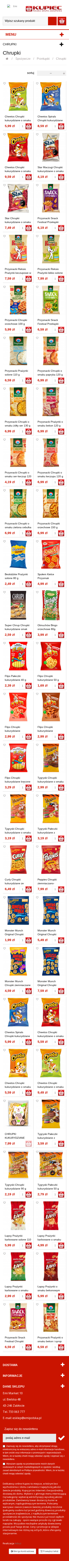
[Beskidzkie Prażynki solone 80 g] (18, 554)
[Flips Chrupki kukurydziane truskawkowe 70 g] (18, 707)
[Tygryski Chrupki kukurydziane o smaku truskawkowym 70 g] (18, 809)
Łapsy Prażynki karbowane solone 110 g (18, 1239)
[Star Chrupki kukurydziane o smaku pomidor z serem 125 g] (18, 198)
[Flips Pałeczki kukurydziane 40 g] (18, 656)
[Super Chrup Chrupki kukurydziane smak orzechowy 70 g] (18, 605)
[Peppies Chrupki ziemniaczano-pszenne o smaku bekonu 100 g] (51, 860)
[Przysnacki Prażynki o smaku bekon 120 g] (51, 402)
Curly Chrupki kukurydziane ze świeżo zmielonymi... (17, 883)
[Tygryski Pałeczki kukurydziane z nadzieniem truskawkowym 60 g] (51, 809)
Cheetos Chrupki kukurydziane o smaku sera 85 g (18, 1087)
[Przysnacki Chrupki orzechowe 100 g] (18, 300)
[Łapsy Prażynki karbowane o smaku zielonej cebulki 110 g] (18, 1267)
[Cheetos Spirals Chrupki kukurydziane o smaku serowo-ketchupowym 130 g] (51, 96)
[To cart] (29, 126)
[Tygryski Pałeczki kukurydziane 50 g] (51, 1165)
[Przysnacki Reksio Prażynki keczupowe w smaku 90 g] (18, 249)
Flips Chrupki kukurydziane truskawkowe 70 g (15, 731)
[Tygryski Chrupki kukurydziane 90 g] (18, 1165)
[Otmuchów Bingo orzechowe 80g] (51, 605)
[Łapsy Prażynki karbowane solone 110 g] (18, 1216)
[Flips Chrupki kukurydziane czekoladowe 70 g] (51, 707)
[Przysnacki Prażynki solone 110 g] (18, 351)
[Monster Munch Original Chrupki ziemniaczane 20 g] (18, 910)
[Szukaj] (52, 21)
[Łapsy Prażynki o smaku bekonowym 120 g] (51, 1267)
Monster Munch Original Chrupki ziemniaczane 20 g (16, 934)
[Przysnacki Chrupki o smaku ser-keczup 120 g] (18, 453)
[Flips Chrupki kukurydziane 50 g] (51, 656)
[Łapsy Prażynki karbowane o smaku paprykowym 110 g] (51, 1216)
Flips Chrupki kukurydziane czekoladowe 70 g (48, 731)
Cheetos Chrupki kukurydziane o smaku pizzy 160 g (51, 1087)
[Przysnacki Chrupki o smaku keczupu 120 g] (51, 453)
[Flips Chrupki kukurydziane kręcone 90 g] (18, 758)
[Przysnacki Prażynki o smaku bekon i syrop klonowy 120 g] (51, 1317)
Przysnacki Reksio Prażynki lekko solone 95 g (50, 273)
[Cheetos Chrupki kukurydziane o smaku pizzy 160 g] (51, 1063)
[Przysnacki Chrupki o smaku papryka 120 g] (51, 351)
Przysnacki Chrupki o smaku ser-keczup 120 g (18, 476)
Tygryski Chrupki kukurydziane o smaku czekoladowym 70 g (51, 781)
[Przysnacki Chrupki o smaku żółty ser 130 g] (18, 402)
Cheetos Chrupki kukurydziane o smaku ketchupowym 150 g (18, 171)
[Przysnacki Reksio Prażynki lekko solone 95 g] (51, 249)
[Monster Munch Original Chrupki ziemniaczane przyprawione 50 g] (51, 910)
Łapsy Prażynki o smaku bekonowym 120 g (49, 1290)
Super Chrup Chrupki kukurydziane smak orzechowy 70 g (17, 629)
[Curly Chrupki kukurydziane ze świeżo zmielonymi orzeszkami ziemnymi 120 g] (18, 860)
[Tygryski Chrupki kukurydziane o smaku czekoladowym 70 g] (51, 758)
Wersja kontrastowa (23, 1551)
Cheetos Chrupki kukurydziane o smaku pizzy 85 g (18, 120)
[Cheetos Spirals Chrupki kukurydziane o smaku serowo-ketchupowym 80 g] (18, 1012)
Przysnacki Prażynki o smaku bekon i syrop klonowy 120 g (50, 1341)
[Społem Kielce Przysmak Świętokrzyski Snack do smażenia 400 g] (51, 554)
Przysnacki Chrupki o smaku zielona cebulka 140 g (18, 527)
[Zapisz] (61, 1438)
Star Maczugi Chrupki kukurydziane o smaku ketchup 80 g (51, 171)
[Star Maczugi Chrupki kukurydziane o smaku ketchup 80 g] (51, 147)
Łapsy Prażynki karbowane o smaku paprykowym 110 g (49, 1239)
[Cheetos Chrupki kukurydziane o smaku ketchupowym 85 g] (51, 1012)
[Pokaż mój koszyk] (62, 21)
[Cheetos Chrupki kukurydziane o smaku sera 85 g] (18, 1063)
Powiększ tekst (50, 1551)
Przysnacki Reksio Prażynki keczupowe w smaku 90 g (18, 273)
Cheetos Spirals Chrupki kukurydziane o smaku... (50, 120)
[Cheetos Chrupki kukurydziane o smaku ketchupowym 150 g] (18, 147)
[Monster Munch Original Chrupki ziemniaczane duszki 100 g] (51, 961)
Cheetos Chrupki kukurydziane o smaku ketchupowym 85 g (51, 1036)
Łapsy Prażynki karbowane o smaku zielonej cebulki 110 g (17, 1290)
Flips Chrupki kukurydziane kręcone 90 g (17, 781)
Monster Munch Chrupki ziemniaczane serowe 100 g (18, 985)
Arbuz (18, 1543)
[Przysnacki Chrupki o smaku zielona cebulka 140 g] (18, 503)
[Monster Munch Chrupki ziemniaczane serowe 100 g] (18, 961)
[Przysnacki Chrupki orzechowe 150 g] (51, 503)
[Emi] (13, 8)
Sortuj (30, 72)
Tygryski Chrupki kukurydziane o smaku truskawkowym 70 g (18, 832)
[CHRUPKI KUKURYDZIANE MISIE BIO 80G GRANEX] (18, 1114)
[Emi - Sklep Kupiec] (44, 8)
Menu (11, 34)
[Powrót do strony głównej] (9, 58)
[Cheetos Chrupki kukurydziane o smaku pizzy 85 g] (18, 96)
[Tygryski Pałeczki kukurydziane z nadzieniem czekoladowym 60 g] (51, 1114)
